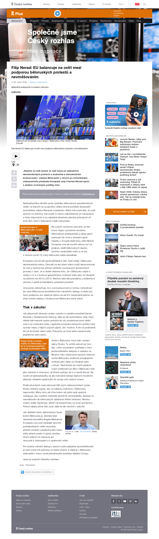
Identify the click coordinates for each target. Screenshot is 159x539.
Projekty (93, 21)
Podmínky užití (129, 527)
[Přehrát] (15, 156)
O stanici (81, 21)
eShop (19, 510)
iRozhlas (46, 4)
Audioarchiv (118, 13)
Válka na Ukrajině (23, 500)
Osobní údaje (116, 527)
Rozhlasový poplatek (88, 517)
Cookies (105, 527)
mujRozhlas (76, 4)
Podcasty (52, 507)
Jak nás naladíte (86, 500)
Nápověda (84, 504)
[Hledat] (144, 4)
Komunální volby (23, 504)
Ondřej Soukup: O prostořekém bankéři (131, 226)
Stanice (92, 4)
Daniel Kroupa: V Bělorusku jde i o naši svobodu (31, 230)
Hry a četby (111, 109)
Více (140, 21)
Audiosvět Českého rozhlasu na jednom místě (123, 128)
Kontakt (83, 514)
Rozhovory (106, 21)
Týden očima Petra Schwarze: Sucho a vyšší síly (132, 248)
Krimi (121, 109)
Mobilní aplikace (55, 510)
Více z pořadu (113, 221)
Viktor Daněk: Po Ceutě (132, 235)
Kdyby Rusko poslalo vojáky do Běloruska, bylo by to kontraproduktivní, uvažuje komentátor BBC (34, 345)
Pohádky (110, 113)
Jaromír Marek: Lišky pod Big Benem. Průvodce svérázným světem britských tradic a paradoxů (133, 144)
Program (61, 4)
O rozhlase (106, 4)
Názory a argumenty (38, 82)
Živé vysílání (112, 117)
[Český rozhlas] (21, 4)
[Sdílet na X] (14, 179)
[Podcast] (13, 165)
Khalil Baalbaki (85, 431)
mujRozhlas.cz (88, 194)
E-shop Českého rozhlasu (119, 272)
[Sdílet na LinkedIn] (14, 185)
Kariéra (83, 510)
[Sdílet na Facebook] (14, 172)
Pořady (45, 21)
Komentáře (120, 21)
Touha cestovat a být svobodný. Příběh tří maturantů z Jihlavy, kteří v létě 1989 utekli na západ (133, 183)
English (140, 527)
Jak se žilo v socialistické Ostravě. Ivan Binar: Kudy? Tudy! (133, 156)
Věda (131, 21)
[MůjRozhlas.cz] (16, 92)
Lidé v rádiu (85, 507)
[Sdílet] (18, 165)
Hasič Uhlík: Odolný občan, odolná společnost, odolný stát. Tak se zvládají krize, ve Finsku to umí (133, 196)
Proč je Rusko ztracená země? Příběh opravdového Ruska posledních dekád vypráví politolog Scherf (133, 169)
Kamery (116, 16)
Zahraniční (16, 21)
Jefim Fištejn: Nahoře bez (133, 256)
